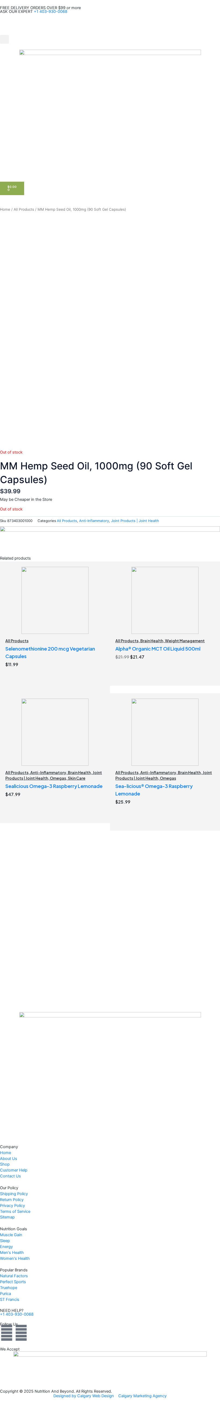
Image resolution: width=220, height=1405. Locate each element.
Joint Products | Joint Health (135, 521)
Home (5, 209)
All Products (24, 209)
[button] (4, 39)
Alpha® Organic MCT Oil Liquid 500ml (157, 648)
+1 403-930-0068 (50, 11)
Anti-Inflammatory (94, 521)
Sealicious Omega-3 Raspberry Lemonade (53, 786)
